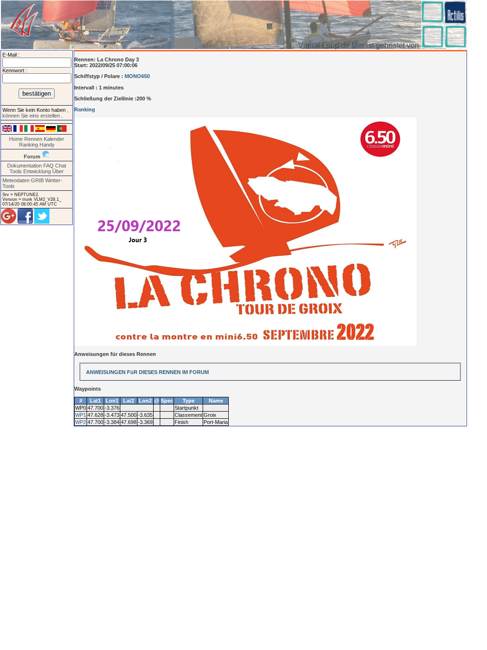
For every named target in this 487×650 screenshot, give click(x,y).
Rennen (33, 139)
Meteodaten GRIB (23, 180)
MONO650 (137, 76)
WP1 (80, 415)
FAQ (48, 165)
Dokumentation (24, 165)
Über (58, 171)
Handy (47, 145)
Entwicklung (37, 171)
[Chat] (45, 156)
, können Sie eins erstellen (35, 112)
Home (16, 139)
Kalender (54, 139)
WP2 (80, 422)
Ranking (28, 145)
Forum (32, 156)
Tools (16, 171)
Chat (60, 165)
